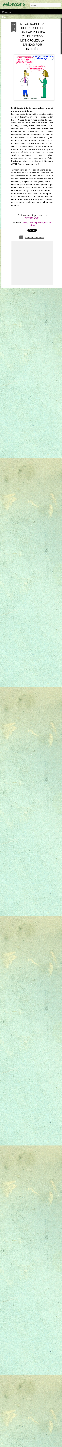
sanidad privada (36, 222)
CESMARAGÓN (32, 218)
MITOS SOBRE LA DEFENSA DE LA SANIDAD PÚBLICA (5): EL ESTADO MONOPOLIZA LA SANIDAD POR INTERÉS (32, 36)
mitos (24, 222)
